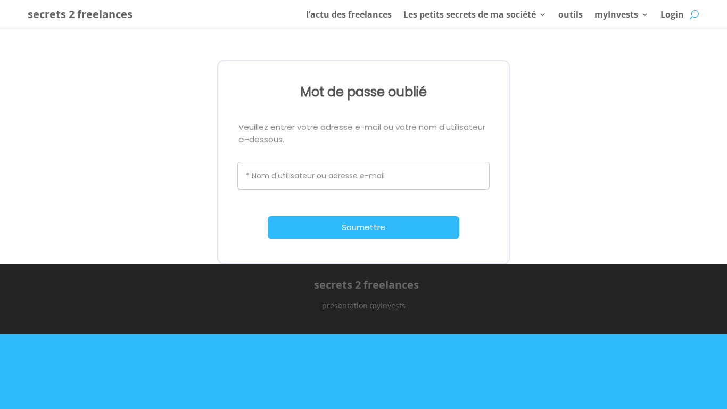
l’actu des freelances (349, 14)
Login (672, 14)
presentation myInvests (364, 305)
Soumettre (363, 227)
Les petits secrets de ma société (469, 14)
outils (570, 14)
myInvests (616, 14)
